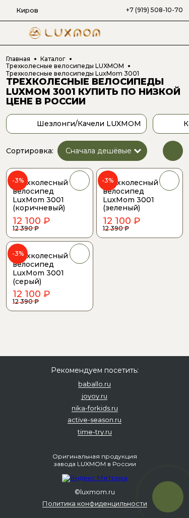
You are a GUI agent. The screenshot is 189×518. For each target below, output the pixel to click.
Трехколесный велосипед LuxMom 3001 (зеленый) (130, 195)
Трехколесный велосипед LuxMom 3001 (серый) (40, 268)
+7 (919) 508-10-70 (154, 10)
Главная (18, 59)
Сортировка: (29, 151)
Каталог (53, 59)
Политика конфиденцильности (94, 503)
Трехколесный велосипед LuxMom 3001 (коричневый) (40, 195)
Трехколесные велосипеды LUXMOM (65, 66)
